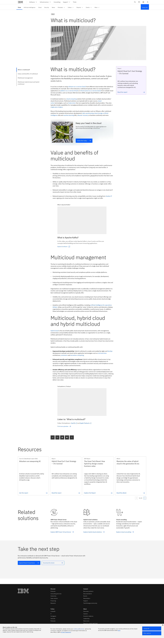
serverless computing (77, 355)
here (119, 630)
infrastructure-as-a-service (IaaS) (90, 91)
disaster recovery (82, 115)
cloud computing (71, 99)
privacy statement (66, 632)
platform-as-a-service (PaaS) (69, 91)
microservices (102, 353)
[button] (143, 2)
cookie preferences (79, 629)
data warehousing (87, 113)
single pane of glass (57, 107)
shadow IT (109, 196)
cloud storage (98, 113)
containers (64, 355)
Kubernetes (72, 103)
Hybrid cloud (54, 331)
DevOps (110, 351)
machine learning (68, 115)
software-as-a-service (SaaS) (77, 86)
